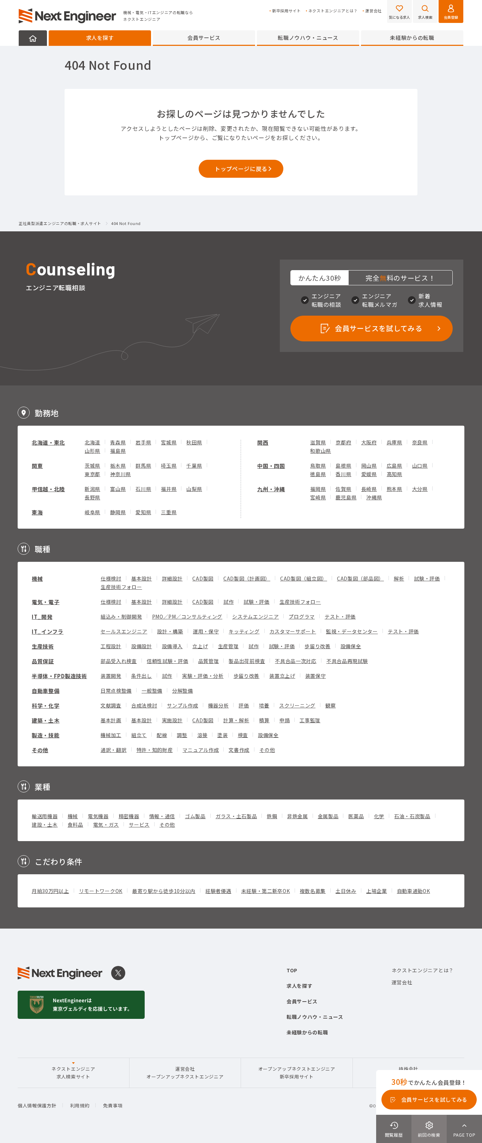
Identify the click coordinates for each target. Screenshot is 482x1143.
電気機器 (98, 816)
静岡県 (118, 512)
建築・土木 (46, 720)
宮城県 (168, 442)
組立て (139, 734)
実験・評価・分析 (203, 675)
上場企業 (376, 890)
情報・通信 (162, 816)
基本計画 (111, 720)
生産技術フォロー (121, 586)
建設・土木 (45, 824)
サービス (139, 824)
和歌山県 (320, 450)
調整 (182, 734)
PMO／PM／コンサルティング (187, 616)
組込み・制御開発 (121, 616)
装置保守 (315, 675)
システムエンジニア (255, 616)
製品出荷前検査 (247, 660)
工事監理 (310, 720)
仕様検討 (111, 578)
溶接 (202, 734)
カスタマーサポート (293, 631)
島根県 (343, 465)
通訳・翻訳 (114, 749)
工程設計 (111, 646)
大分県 (420, 488)
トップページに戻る (241, 168)
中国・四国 (271, 465)
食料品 (75, 824)
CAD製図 (202, 578)
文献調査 (111, 705)
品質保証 (43, 661)
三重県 (168, 512)
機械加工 (111, 734)
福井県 (168, 488)
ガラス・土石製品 (236, 816)
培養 (264, 705)
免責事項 (112, 1105)
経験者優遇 (218, 890)
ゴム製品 (195, 816)
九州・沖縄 (271, 489)
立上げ (200, 646)
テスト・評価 (340, 616)
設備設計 (141, 646)
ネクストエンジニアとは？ (333, 11)
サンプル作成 (182, 705)
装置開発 (111, 675)
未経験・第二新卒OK (265, 890)
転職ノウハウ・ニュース (308, 37)
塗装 (222, 734)
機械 (37, 578)
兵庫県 (394, 442)
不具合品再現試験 (347, 660)
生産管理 (228, 646)
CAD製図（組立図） (303, 578)
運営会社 (373, 11)
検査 (243, 734)
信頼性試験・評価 (167, 660)
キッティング (244, 631)
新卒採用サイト (286, 11)
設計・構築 (170, 631)
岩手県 (143, 442)
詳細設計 (172, 578)
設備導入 (172, 646)
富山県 (118, 488)
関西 (262, 442)
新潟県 (92, 488)
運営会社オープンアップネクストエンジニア (184, 1072)
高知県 (394, 474)
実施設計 (172, 720)
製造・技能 (46, 735)
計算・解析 (236, 720)
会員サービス (204, 37)
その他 (40, 750)
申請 (284, 720)
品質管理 (208, 660)
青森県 (118, 442)
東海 (37, 512)
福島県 (118, 450)
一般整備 (151, 690)
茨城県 (92, 465)
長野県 (92, 497)
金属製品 (328, 816)
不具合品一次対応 (296, 660)
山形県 (92, 450)
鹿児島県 (346, 497)
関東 (37, 465)
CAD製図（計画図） (246, 578)
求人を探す (100, 37)
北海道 (92, 442)
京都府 (343, 442)
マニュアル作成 (200, 749)
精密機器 (129, 816)
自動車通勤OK (413, 890)
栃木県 (118, 465)
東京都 (92, 474)
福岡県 (318, 488)
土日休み (346, 890)
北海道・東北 (48, 442)
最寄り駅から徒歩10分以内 (163, 890)
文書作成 (239, 749)
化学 (379, 816)
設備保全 (351, 646)
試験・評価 (427, 578)
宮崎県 (318, 497)
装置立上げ (282, 675)
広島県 (394, 465)
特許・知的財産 (155, 749)
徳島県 (318, 474)
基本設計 (141, 578)
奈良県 (420, 442)
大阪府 (369, 442)
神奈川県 (120, 474)
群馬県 (143, 465)
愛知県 (143, 512)
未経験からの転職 (412, 37)
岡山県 (369, 465)
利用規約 (80, 1105)
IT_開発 (42, 616)
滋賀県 (318, 442)
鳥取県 (318, 465)
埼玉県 (168, 465)
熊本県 (394, 488)
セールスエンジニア (124, 631)
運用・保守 (206, 631)
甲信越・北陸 (48, 489)
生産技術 (43, 646)
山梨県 (194, 488)
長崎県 (369, 488)
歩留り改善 (318, 646)
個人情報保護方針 (37, 1105)
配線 (162, 734)
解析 (399, 578)
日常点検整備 (116, 690)
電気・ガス (106, 824)
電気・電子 (46, 602)
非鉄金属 (297, 816)
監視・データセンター (352, 631)
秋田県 (194, 442)
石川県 (143, 488)
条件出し (141, 675)
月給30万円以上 (50, 890)
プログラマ (302, 616)
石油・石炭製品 (412, 816)
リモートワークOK (100, 890)
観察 (330, 705)
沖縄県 (374, 497)
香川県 (343, 474)
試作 (228, 601)
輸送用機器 (45, 816)
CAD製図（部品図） (360, 578)
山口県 (420, 465)
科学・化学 (46, 705)
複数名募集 (313, 890)
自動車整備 (46, 690)
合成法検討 (144, 705)
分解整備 (182, 690)
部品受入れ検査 (119, 660)
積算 (264, 720)
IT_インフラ (48, 631)
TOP (292, 970)
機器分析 (218, 705)
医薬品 (356, 816)
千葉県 (194, 465)
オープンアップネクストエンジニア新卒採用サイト (296, 1072)
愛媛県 (369, 474)
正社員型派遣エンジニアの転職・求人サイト (60, 223)
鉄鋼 (272, 816)
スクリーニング (297, 705)
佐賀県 (343, 488)
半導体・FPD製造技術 (59, 676)
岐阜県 (92, 512)
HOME (33, 38)
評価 (244, 705)
